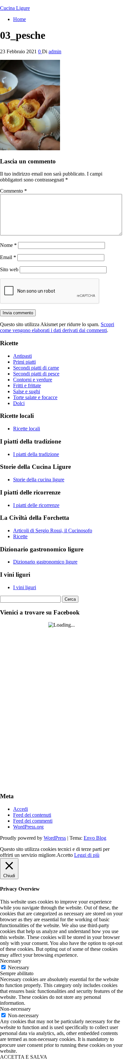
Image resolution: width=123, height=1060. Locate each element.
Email (8, 257)
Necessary (18, 967)
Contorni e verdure (32, 379)
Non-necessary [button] (15, 1009)
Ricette (20, 536)
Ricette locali (26, 428)
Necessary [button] (10, 961)
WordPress (55, 838)
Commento (13, 191)
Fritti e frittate (27, 385)
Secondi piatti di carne (36, 368)
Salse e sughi (26, 391)
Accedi (20, 809)
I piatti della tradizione (36, 454)
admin (55, 51)
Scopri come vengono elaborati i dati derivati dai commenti (57, 327)
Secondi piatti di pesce (36, 373)
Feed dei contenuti (32, 815)
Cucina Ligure (15, 8)
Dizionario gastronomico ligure (45, 562)
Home (19, 19)
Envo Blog (95, 838)
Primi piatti (24, 362)
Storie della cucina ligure (38, 479)
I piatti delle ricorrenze (36, 505)
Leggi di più (86, 855)
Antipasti (22, 356)
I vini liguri (24, 587)
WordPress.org (28, 827)
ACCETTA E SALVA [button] (23, 1057)
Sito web (9, 269)
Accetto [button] (65, 855)
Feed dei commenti (32, 821)
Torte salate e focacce (35, 397)
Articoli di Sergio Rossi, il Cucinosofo (52, 530)
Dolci (19, 403)
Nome (8, 245)
